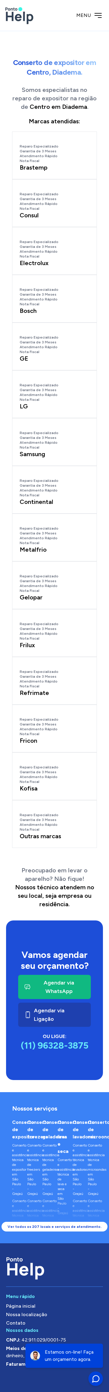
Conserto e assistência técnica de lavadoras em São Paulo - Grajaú (77, 1169)
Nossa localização (26, 1314)
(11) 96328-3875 (54, 1045)
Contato (15, 1323)
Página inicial (20, 1306)
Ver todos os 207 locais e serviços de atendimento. (54, 1227)
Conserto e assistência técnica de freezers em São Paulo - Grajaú (31, 1169)
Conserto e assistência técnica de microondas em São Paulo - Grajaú (92, 1169)
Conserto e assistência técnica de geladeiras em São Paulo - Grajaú (46, 1169)
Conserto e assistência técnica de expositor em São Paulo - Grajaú (16, 1169)
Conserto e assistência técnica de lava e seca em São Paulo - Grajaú (62, 1186)
